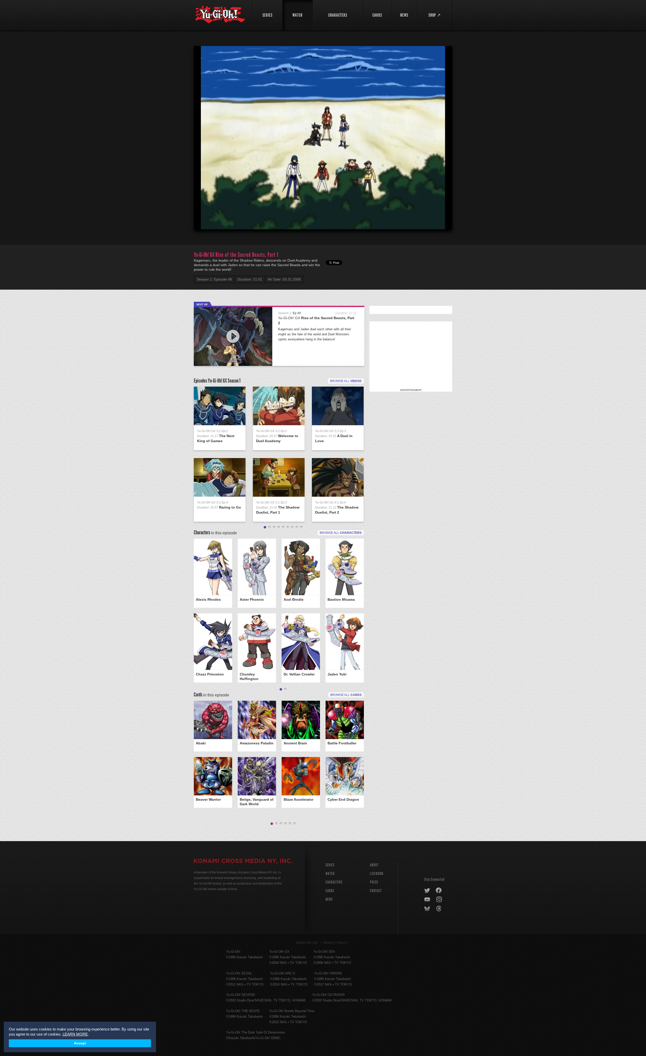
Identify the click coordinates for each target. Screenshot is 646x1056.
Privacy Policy (335, 943)
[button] (324, 138)
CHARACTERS (334, 882)
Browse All (346, 695)
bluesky (427, 909)
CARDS (330, 890)
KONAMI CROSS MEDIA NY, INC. (243, 862)
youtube (427, 900)
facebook (439, 891)
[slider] (323, 213)
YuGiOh (220, 14)
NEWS (329, 899)
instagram (439, 900)
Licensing (377, 873)
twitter (427, 891)
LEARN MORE (75, 1034)
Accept (80, 1043)
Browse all (346, 381)
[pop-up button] (436, 221)
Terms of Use (306, 943)
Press (374, 882)
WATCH (330, 873)
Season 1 (234, 380)
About (374, 865)
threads (439, 909)
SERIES (330, 865)
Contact (376, 890)
